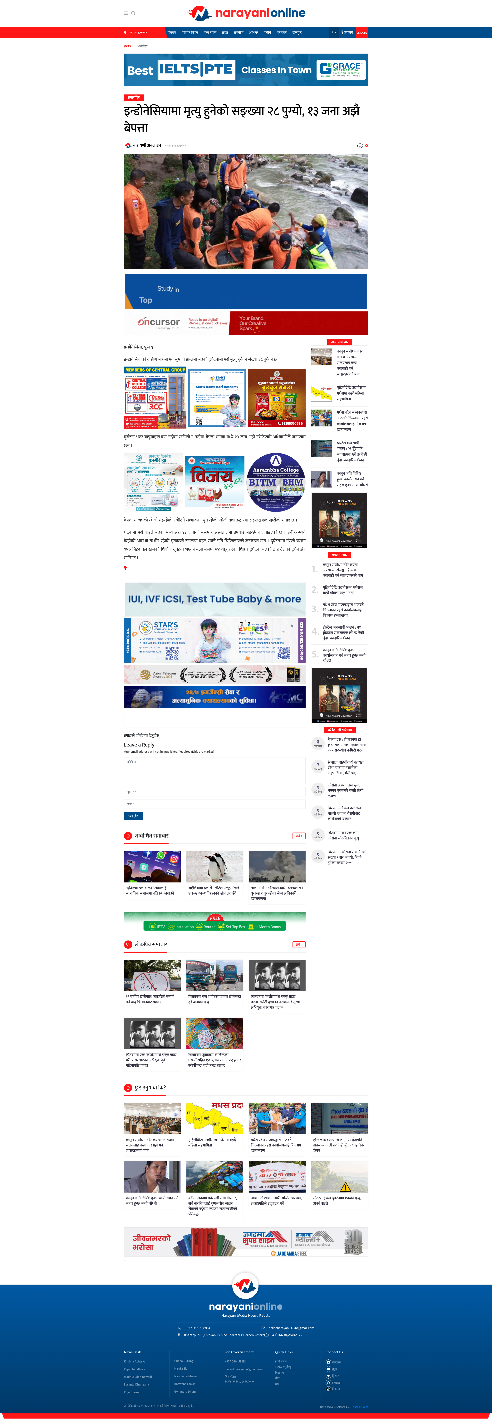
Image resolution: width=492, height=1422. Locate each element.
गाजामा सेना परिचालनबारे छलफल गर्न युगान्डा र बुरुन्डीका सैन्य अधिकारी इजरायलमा (277, 893)
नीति (277, 1378)
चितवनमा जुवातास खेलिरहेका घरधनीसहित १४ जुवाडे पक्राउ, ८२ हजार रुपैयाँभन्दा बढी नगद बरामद (214, 1060)
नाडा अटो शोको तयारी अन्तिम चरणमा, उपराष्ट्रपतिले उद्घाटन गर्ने (276, 1201)
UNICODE (362, 33)
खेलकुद (297, 33)
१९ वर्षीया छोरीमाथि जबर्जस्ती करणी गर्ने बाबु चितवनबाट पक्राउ (150, 999)
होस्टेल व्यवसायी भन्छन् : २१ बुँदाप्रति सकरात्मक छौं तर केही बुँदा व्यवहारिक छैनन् (352, 452)
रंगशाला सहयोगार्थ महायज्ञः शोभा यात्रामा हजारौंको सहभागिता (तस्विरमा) (346, 767)
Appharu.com (360, 1407)
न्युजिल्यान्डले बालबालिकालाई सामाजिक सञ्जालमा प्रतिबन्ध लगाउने (150, 891)
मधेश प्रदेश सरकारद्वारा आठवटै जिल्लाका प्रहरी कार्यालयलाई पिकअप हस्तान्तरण (352, 421)
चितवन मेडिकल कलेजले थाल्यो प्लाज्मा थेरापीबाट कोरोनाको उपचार (344, 813)
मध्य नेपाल (210, 33)
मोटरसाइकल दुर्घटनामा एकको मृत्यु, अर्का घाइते (337, 1201)
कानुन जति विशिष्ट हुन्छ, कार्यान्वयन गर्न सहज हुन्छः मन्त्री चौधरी (352, 479)
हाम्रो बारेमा (281, 1361)
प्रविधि (267, 33)
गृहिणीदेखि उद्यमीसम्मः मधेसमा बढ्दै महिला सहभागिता (351, 393)
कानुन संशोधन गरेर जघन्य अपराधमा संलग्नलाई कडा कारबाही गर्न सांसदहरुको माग (350, 363)
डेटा (277, 1383)
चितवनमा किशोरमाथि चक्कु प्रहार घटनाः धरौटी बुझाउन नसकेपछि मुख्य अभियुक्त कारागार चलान (275, 1002)
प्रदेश (225, 33)
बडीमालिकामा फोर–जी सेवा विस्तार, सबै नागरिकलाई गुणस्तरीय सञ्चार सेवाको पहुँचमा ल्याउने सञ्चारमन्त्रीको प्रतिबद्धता (212, 1206)
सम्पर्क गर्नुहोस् (283, 1367)
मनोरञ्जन (282, 33)
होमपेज (172, 33)
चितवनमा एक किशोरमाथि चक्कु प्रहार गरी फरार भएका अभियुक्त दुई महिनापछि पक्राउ (151, 1060)
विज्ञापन (279, 1372)
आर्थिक (253, 33)
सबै (298, 836)
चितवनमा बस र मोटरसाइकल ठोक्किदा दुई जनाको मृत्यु (214, 999)
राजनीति (239, 33)
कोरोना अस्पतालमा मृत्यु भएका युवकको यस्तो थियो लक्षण (345, 790)
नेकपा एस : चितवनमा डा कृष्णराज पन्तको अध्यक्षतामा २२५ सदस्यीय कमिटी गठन (347, 745)
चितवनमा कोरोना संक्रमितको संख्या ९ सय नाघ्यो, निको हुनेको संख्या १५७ (347, 857)
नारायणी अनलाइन (147, 145)
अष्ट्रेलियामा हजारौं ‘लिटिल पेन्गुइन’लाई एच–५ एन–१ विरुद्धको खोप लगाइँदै (213, 891)
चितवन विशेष (190, 33)
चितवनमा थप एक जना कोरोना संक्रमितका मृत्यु (343, 836)
